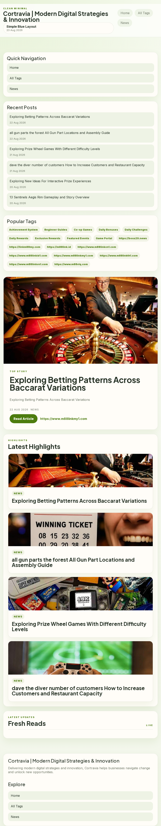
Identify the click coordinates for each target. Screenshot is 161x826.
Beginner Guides (55, 229)
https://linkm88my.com (24, 246)
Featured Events (78, 238)
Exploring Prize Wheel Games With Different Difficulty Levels (79, 626)
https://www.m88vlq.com (71, 264)
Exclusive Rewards (47, 238)
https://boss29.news (133, 238)
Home (125, 13)
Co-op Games (83, 229)
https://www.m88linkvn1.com (28, 264)
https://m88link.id (59, 246)
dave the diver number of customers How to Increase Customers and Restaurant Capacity (78, 691)
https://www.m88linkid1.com (28, 255)
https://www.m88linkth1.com (119, 255)
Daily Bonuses (108, 229)
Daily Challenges (136, 229)
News (125, 23)
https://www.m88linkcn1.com (97, 246)
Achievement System (23, 229)
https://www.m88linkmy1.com (73, 255)
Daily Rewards (18, 238)
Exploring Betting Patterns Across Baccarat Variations (79, 500)
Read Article (24, 419)
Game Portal (104, 238)
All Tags (144, 13)
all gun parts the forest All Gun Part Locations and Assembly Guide (73, 562)
